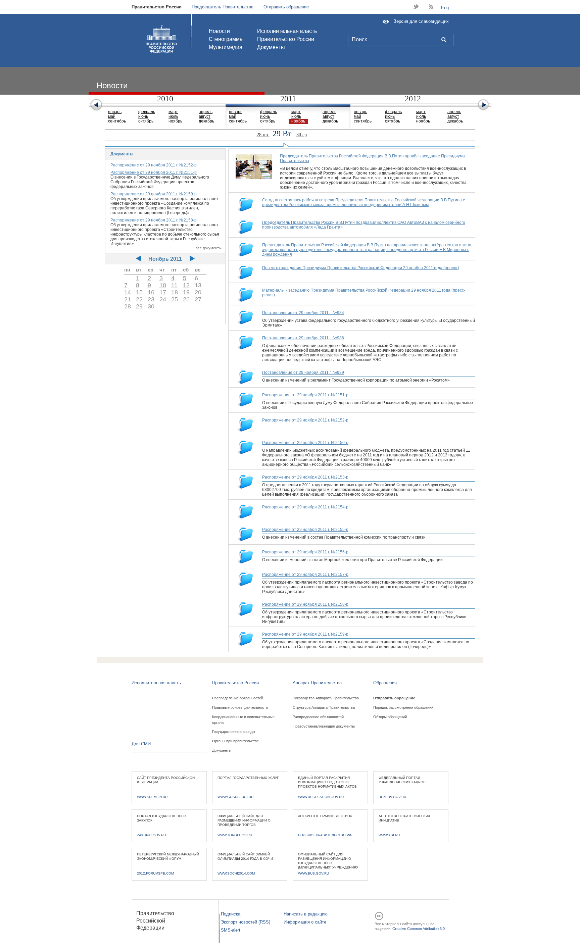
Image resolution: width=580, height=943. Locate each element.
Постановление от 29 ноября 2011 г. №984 (303, 312)
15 (139, 292)
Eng (445, 7)
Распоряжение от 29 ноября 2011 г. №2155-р (305, 529)
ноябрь (175, 121)
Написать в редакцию (306, 913)
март (173, 111)
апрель (205, 111)
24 (162, 299)
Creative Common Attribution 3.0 (418, 929)
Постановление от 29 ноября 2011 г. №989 (303, 372)
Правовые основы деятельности (240, 707)
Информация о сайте (305, 922)
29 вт (283, 133)
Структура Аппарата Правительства (324, 707)
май (111, 116)
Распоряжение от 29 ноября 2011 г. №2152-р (153, 165)
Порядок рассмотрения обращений (403, 707)
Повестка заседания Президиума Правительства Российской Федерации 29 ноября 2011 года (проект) (360, 267)
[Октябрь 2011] (138, 258)
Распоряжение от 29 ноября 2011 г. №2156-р (305, 552)
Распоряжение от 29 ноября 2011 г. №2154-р (305, 507)
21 (127, 299)
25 (174, 299)
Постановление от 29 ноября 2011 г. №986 (303, 338)
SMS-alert (230, 930)
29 (139, 306)
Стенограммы (226, 39)
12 (186, 285)
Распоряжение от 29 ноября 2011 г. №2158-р (153, 220)
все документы (209, 248)
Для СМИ (141, 743)
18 (174, 292)
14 (127, 292)
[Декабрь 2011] (192, 258)
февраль (146, 111)
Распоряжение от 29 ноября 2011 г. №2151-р (153, 172)
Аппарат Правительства (317, 682)
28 (127, 306)
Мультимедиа (225, 47)
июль (173, 116)
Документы (271, 47)
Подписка (230, 913)
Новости (219, 31)
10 (162, 285)
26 (186, 299)
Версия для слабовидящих (421, 21)
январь (115, 111)
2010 (165, 98)
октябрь (145, 121)
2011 (288, 98)
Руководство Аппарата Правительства (326, 698)
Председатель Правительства (222, 6)
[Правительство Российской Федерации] (161, 39)
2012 (413, 98)
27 (198, 299)
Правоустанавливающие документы (324, 726)
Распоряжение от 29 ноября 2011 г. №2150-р (305, 442)
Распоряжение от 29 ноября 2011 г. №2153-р (305, 477)
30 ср (301, 134)
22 (139, 299)
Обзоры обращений (390, 717)
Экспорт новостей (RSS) (245, 922)
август (204, 116)
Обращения (385, 682)
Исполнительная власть (287, 31)
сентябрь (117, 121)
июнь (143, 116)
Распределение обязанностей (237, 698)
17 (162, 292)
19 (186, 292)
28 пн (263, 134)
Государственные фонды (233, 732)
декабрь (206, 121)
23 (151, 299)
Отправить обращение (286, 6)
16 (151, 292)
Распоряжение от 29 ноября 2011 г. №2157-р (305, 574)
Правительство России (157, 6)
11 (174, 285)
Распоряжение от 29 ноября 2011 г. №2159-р (153, 194)
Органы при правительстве (235, 741)
